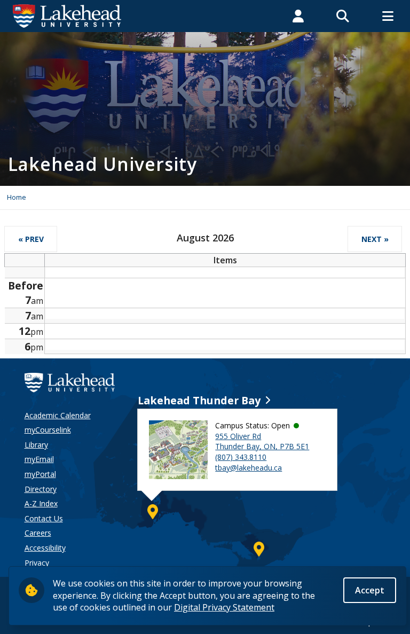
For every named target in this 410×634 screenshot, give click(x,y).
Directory (41, 489)
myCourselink (48, 430)
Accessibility (45, 548)
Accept (369, 590)
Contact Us (44, 518)
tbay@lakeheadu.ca (248, 468)
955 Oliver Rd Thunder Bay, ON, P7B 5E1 (262, 441)
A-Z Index (41, 503)
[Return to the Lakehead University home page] (67, 15)
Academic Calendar (58, 415)
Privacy (37, 563)
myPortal (40, 474)
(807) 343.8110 (240, 457)
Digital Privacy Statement (224, 607)
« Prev (31, 239)
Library (36, 445)
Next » (375, 239)
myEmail (39, 459)
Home (16, 197)
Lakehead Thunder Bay (199, 400)
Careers (38, 533)
